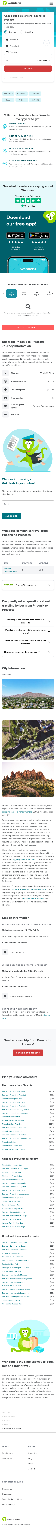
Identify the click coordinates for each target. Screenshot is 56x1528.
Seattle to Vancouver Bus (12, 1300)
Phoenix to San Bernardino (13, 1120)
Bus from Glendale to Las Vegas (15, 1169)
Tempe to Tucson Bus (11, 1205)
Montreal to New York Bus (12, 1257)
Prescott (7, 1424)
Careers (31, 1469)
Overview (21, 93)
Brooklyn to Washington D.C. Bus (15, 1268)
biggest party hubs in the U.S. (25, 859)
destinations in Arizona (33, 898)
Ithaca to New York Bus (11, 1271)
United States (9, 1416)
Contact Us (7, 1489)
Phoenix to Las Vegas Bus (12, 1131)
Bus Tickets (6, 1412)
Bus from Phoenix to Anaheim (14, 1106)
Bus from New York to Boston (14, 1282)
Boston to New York (10, 1264)
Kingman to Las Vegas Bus (12, 1172)
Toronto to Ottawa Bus (11, 1253)
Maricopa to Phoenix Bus (12, 1176)
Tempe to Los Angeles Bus (13, 1208)
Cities (21, 100)
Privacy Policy (8, 1504)
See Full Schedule (28, 328)
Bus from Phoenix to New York (14, 1135)
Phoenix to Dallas (9, 1142)
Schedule (8, 93)
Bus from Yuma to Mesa (11, 1219)
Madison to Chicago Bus (12, 1304)
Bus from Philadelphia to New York (16, 1297)
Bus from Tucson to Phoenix (13, 1212)
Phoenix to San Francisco (12, 1124)
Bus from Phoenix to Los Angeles (15, 1113)
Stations (35, 100)
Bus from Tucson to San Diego (14, 1216)
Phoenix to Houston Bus (12, 1146)
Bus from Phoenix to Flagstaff (14, 1095)
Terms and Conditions (12, 1499)
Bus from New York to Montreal (14, 1275)
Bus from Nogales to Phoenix (14, 1183)
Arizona (7, 1420)
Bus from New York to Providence (15, 1293)
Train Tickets (8, 1458)
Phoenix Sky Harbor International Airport (30, 889)
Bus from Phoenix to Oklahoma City (16, 1138)
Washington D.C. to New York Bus (15, 1260)
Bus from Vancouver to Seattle (14, 1250)
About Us (32, 1453)
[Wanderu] (12, 3)
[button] (51, 3)
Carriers (35, 93)
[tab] (12, 33)
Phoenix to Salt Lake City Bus (14, 1149)
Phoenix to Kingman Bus (12, 1099)
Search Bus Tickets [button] (28, 1053)
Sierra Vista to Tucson (11, 1201)
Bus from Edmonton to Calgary (14, 1246)
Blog (30, 1458)
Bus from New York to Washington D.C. (18, 1278)
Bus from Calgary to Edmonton (14, 1242)
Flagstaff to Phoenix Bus (12, 1165)
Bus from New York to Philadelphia (16, 1289)
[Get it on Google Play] (39, 235)
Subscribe (11, 516)
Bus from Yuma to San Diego (13, 1227)
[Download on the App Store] (15, 235)
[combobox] (28, 40)
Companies (7, 1494)
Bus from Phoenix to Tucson (13, 1102)
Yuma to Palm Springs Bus (12, 1223)
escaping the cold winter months (17, 812)
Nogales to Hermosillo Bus (13, 1179)
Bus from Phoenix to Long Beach (15, 1109)
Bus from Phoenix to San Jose (14, 1128)
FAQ (8, 100)
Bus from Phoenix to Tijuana (13, 1091)
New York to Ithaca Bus (11, 1286)
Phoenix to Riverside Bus (12, 1117)
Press (30, 1463)
